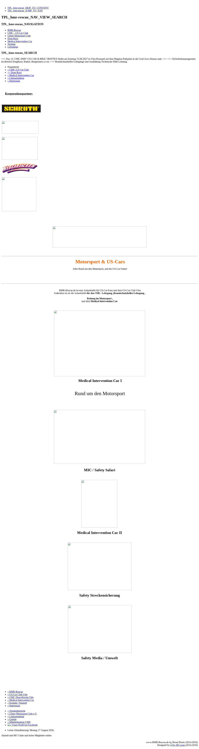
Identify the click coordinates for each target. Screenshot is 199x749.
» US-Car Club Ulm (17, 694)
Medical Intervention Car (19, 41)
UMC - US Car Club (17, 33)
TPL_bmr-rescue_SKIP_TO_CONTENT (28, 8)
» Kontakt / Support (17, 703)
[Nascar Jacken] (19, 173)
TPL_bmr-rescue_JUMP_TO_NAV (25, 10)
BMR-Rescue (14, 30)
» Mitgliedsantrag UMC (19, 722)
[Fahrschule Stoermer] (19, 210)
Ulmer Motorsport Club (19, 35)
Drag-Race (12, 38)
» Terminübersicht (16, 711)
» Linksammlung (15, 78)
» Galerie (11, 719)
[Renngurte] (21, 111)
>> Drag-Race (14, 72)
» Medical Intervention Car (20, 75)
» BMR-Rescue (15, 691)
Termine (11, 44)
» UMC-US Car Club (18, 69)
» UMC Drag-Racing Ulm (20, 697)
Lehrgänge (12, 47)
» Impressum (13, 81)
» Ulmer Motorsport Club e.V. (22, 713)
